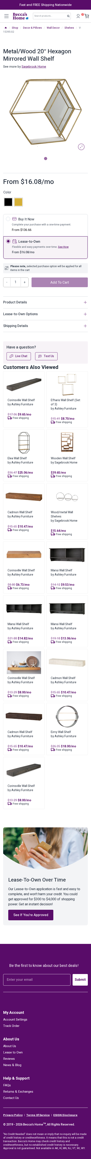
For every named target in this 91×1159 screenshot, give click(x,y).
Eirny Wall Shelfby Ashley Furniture (63, 734)
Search (69, 16)
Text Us (49, 356)
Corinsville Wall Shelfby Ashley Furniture (21, 402)
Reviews (9, 1058)
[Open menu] (6, 16)
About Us (11, 1039)
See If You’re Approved (30, 915)
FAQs (7, 1085)
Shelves (69, 28)
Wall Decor (53, 28)
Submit (80, 979)
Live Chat (21, 356)
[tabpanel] (45, 111)
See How (63, 247)
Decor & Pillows (32, 28)
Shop (15, 28)
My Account (13, 1013)
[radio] (8, 202)
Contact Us (11, 1098)
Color (7, 192)
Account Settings (15, 1019)
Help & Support (16, 1078)
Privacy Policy (13, 1115)
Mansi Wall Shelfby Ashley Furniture (63, 572)
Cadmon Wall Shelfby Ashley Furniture (20, 514)
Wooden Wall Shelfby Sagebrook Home (64, 460)
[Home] (5, 28)
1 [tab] (45, 158)
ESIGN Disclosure (65, 1115)
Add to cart (59, 282)
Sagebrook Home (34, 66)
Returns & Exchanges (18, 1091)
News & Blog (12, 1065)
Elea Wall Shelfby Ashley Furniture (20, 460)
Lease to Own (13, 1052)
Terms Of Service (38, 1115)
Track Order (11, 1026)
